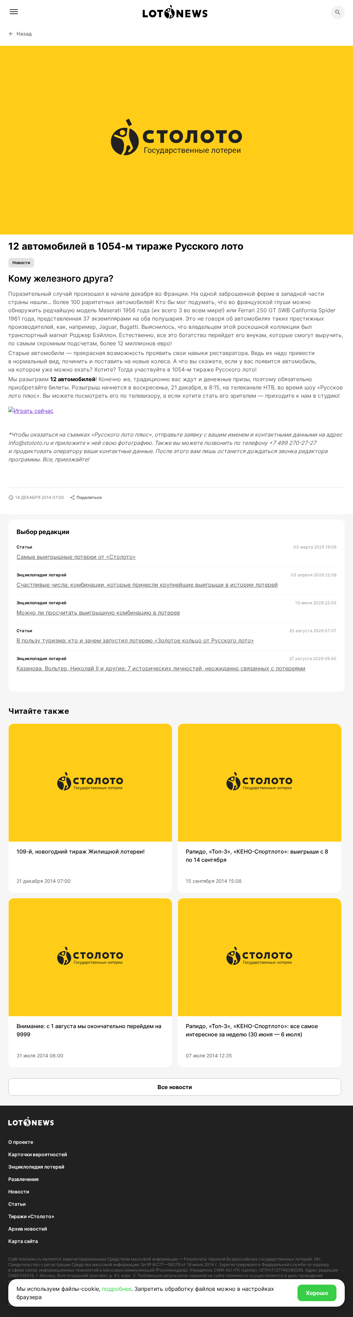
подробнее (116, 1288)
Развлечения (23, 1179)
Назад (24, 33)
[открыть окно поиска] (338, 12)
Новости (21, 262)
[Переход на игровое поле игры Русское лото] (36, 415)
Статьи (17, 1204)
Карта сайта (23, 1241)
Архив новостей (27, 1229)
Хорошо (317, 1292)
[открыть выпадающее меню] (13, 11)
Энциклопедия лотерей (36, 1167)
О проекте (20, 1142)
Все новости (175, 1087)
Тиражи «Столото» (31, 1216)
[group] (90, 808)
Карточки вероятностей (37, 1154)
